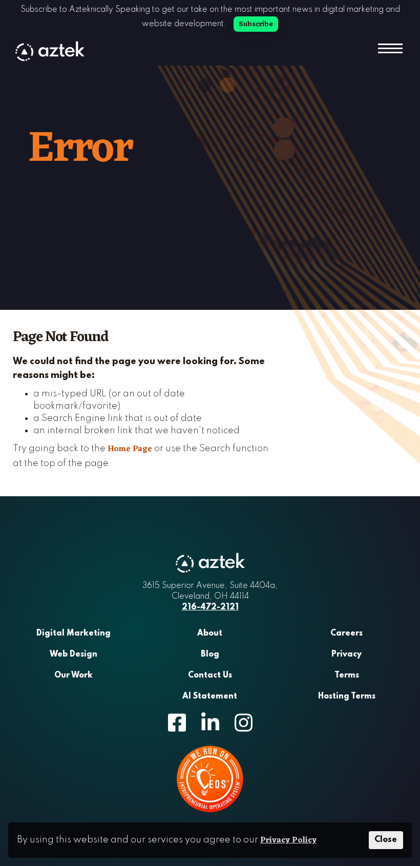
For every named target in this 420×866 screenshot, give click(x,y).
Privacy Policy (288, 840)
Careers (346, 633)
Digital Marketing (73, 633)
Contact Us (210, 675)
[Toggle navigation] (389, 50)
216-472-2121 (210, 607)
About (209, 633)
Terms (346, 675)
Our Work (73, 675)
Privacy (346, 654)
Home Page (130, 449)
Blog (210, 654)
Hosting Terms (346, 696)
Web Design (73, 654)
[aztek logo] (50, 51)
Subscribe (256, 24)
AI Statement (209, 696)
